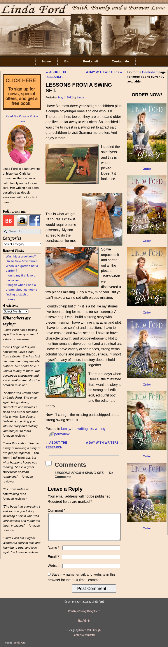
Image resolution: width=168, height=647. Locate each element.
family (65, 429)
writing (100, 429)
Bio (66, 61)
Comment (56, 510)
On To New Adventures (21, 261)
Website (54, 566)
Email (53, 557)
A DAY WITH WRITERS (104, 72)
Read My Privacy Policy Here (84, 611)
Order (147, 240)
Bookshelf (90, 61)
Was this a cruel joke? (21, 256)
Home (46, 61)
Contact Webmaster (84, 635)
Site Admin (84, 620)
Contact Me (120, 61)
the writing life (82, 429)
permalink (62, 434)
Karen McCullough (90, 630)
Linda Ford (20, 642)
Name (54, 547)
